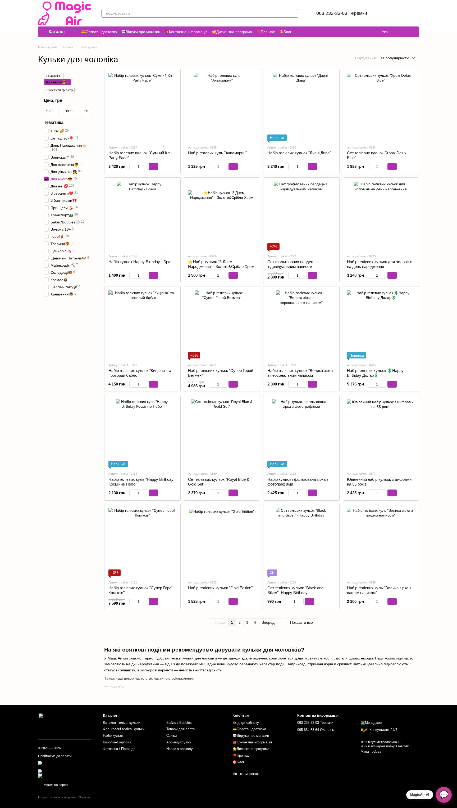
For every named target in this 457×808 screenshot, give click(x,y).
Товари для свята (180, 729)
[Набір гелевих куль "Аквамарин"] (222, 107)
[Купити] (153, 166)
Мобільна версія (55, 785)
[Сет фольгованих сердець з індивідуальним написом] (301, 216)
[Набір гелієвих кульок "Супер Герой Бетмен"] (222, 324)
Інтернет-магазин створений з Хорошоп (64, 797)
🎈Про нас (265, 32)
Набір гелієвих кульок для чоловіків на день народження (379, 264)
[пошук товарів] (294, 13)
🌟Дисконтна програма (232, 32)
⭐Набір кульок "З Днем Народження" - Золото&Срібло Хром (221, 264)
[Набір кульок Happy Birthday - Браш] (142, 216)
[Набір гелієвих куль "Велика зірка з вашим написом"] (381, 542)
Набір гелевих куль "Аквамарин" (217, 153)
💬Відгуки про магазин (140, 32)
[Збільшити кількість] (145, 166)
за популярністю (395, 58)
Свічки (171, 736)
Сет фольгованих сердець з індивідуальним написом (292, 264)
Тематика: (54, 76)
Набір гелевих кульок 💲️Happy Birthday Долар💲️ (375, 373)
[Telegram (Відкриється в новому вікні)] (412, 32)
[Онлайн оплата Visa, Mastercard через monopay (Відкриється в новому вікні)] (66, 765)
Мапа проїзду (371, 751)
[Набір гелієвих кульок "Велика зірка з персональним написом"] (301, 324)
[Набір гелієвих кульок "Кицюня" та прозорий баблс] (142, 324)
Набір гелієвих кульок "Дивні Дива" (299, 153)
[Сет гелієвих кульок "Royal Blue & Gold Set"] (222, 433)
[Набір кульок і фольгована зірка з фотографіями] (301, 433)
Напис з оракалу (179, 749)
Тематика (53, 122)
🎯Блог (285, 32)
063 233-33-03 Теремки (341, 13)
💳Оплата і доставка (99, 32)
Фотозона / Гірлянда (119, 749)
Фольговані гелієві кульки (123, 729)
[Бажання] (387, 13)
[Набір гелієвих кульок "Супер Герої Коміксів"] (142, 542)
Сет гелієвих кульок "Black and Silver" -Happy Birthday (295, 590)
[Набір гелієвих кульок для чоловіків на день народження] (381, 216)
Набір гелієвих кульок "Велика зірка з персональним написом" (300, 373)
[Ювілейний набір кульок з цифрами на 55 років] (381, 433)
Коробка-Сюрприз (117, 742)
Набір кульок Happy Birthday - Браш (140, 261)
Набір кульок (113, 736)
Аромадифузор (178, 742)
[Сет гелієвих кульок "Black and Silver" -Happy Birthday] (301, 542)
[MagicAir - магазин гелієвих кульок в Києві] (64, 726)
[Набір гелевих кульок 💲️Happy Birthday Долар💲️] (381, 324)
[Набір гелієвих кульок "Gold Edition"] (222, 542)
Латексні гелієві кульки (121, 723)
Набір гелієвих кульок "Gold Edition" (220, 588)
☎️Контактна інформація (186, 32)
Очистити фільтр (59, 90)
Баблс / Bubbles (179, 723)
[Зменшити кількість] (132, 166)
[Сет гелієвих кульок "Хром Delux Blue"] (381, 107)
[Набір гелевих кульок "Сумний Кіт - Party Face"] (142, 107)
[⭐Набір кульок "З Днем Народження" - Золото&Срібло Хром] (222, 216)
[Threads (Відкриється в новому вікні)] (406, 32)
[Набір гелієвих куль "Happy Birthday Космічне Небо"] (142, 433)
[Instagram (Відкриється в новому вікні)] (400, 32)
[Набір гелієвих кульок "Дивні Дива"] (301, 107)
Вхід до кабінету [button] (245, 723)
